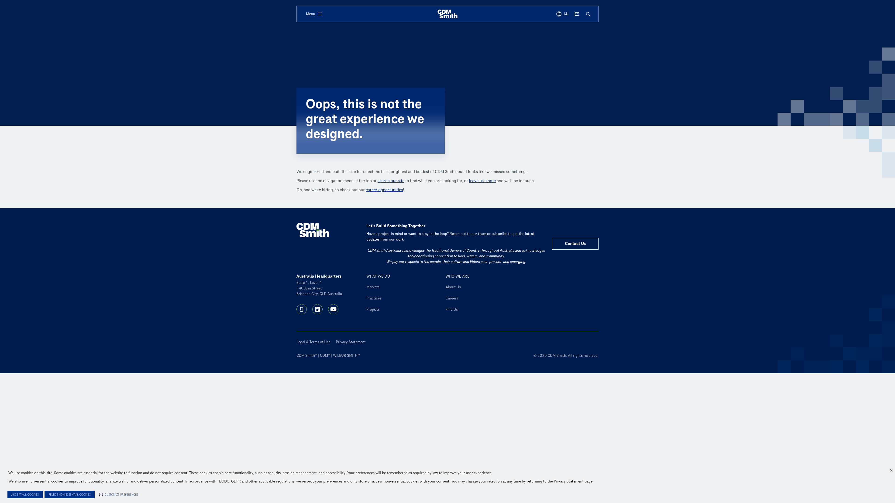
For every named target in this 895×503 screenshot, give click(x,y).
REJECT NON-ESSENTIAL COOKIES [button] (69, 495)
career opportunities (384, 190)
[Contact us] (577, 14)
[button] (891, 470)
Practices (373, 298)
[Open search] (588, 14)
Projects (373, 309)
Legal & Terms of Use (313, 342)
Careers (452, 298)
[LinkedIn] (317, 309)
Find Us (452, 309)
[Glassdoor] (301, 309)
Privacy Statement (351, 342)
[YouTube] (333, 309)
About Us (453, 287)
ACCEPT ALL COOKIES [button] (25, 495)
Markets (372, 287)
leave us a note (482, 181)
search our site (391, 181)
